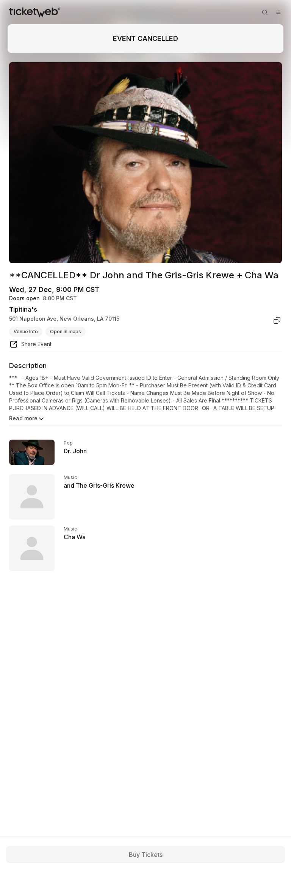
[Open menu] (278, 12)
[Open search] (264, 12)
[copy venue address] (277, 320)
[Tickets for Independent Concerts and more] (34, 12)
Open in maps (65, 331)
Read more (23, 418)
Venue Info (26, 331)
